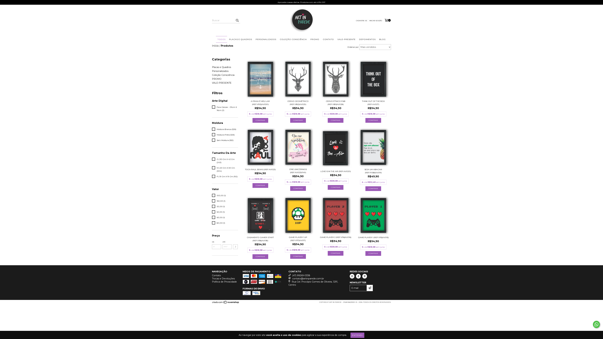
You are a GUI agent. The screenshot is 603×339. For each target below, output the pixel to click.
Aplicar (235, 246)
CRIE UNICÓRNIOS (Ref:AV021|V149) (298, 171)
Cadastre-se (361, 21)
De (213, 242)
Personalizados (266, 39)
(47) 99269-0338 (301, 275)
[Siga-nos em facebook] (358, 276)
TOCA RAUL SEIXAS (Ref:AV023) (260, 169)
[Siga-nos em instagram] (352, 276)
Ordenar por (353, 47)
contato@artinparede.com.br (308, 278)
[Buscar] (237, 20)
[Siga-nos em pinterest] (364, 276)
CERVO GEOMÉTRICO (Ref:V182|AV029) (298, 102)
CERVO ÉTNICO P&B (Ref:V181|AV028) (335, 102)
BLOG (382, 39)
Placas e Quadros (240, 39)
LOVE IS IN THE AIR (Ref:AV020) (336, 171)
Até (224, 242)
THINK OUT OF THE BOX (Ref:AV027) (373, 102)
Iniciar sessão (375, 21)
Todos (221, 39)
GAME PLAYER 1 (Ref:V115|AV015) (373, 237)
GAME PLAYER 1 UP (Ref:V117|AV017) (298, 239)
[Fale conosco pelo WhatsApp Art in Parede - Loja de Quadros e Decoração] (596, 324)
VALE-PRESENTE (346, 39)
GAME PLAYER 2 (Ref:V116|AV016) (335, 237)
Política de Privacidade (224, 281)
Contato (328, 39)
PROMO (314, 39)
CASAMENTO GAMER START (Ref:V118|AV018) (260, 239)
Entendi (357, 335)
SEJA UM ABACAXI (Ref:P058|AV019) (373, 171)
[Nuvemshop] (225, 303)
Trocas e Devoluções (223, 278)
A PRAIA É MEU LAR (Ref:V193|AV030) (260, 102)
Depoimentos (367, 39)
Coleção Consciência (293, 39)
